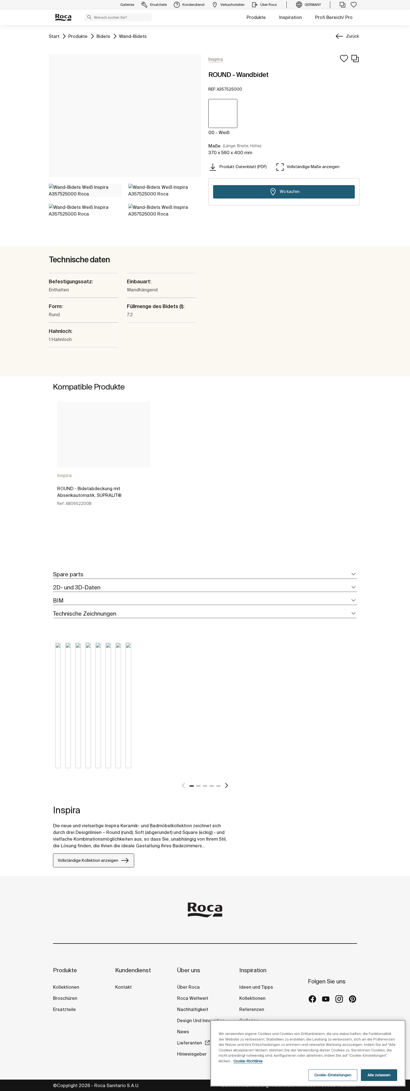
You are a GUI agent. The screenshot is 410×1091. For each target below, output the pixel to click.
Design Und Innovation (201, 1020)
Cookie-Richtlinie (248, 1061)
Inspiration (290, 17)
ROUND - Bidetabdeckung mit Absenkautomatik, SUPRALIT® (89, 492)
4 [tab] (211, 786)
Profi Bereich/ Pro (334, 17)
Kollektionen (66, 987)
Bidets (103, 36)
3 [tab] (205, 786)
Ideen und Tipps (256, 987)
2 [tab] (198, 786)
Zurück (352, 36)
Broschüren (65, 998)
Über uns (188, 970)
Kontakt (123, 987)
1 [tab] (191, 786)
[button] (89, 17)
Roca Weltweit (192, 998)
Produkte (256, 17)
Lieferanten (189, 1042)
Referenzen (251, 1009)
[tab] (205, 574)
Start (54, 36)
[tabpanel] (103, 458)
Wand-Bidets (133, 36)
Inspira (64, 475)
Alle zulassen (379, 1075)
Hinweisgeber (192, 1053)
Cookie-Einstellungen (333, 1075)
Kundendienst (133, 970)
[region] (308, 1053)
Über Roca (188, 987)
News (183, 1031)
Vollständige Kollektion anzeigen (88, 860)
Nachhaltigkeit (192, 1009)
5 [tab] (218, 786)
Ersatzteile (64, 1009)
